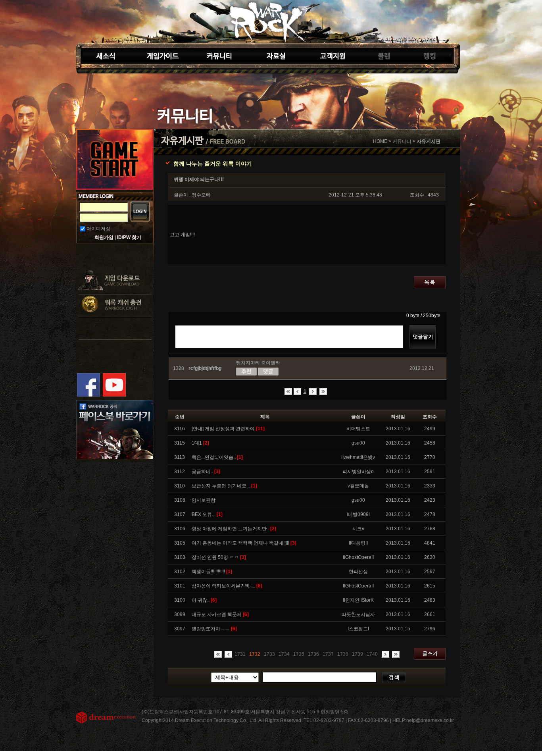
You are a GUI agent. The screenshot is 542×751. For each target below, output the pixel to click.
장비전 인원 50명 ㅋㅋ (219, 557)
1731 (240, 654)
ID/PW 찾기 (129, 237)
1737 (328, 654)
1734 (284, 654)
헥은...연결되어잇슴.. (217, 457)
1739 (357, 654)
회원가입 (103, 237)
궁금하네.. (206, 471)
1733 (269, 654)
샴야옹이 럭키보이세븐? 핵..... (227, 586)
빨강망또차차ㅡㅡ (214, 629)
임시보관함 (203, 500)
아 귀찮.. (204, 600)
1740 (372, 654)
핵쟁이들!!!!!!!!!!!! (212, 571)
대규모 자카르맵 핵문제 (220, 614)
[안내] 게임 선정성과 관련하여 (228, 428)
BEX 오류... (207, 514)
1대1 (200, 443)
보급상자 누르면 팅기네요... (224, 486)
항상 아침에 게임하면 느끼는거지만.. (234, 528)
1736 (313, 654)
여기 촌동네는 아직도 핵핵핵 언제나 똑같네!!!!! (244, 543)
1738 (342, 654)
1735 (298, 654)
